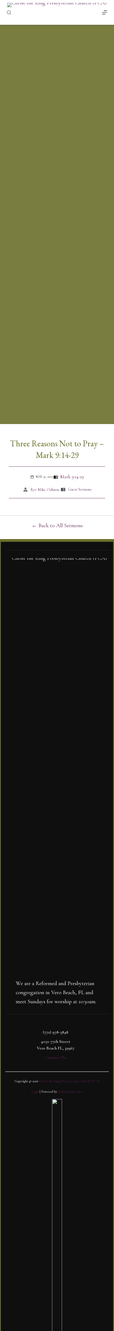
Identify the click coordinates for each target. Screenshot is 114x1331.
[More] (104, 12)
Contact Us (55, 1057)
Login (35, 1091)
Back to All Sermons (60, 525)
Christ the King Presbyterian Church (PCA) (69, 1081)
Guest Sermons (80, 489)
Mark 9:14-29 (72, 477)
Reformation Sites (70, 1091)
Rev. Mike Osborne (45, 489)
